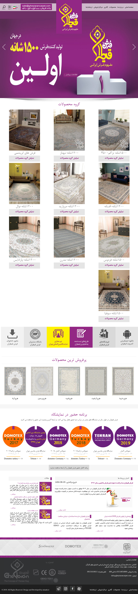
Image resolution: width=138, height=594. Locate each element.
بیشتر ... (12, 494)
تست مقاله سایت (32, 510)
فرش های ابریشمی (24, 153)
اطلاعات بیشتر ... (70, 75)
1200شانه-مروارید (69, 206)
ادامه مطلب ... (61, 510)
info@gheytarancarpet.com (121, 575)
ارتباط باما (89, 7)
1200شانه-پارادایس (24, 260)
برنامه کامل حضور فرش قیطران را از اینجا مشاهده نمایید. (69, 468)
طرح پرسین (15, 398)
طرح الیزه (42, 398)
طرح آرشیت (69, 398)
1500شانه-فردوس (114, 260)
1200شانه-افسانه (114, 206)
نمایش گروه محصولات (114, 158)
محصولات (112, 7)
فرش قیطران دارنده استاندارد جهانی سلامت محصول (74, 517)
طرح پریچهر (123, 398)
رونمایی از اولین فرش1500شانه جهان (117, 516)
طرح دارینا (96, 398)
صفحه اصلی (129, 7)
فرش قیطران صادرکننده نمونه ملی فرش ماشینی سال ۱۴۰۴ (112, 483)
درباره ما (120, 7)
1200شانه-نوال (24, 206)
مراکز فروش (98, 7)
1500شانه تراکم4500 (114, 153)
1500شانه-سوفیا (114, 313)
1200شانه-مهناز (69, 153)
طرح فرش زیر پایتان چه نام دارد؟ (28, 483)
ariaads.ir (46, 590)
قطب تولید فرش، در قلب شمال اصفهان (26, 497)
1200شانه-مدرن (69, 260)
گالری (106, 7)
